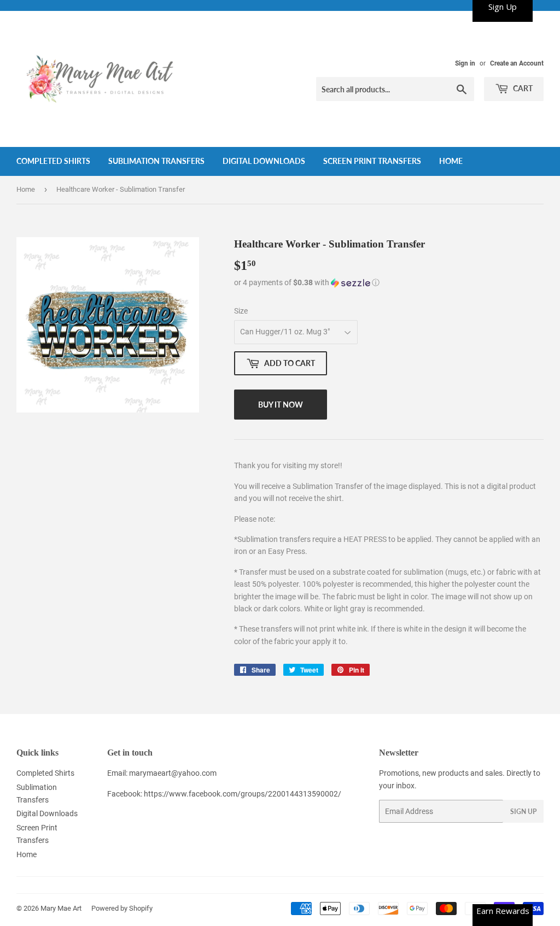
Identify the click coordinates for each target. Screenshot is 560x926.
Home (451, 161)
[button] (389, 283)
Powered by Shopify (122, 908)
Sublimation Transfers (156, 161)
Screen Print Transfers (372, 161)
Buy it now (280, 404)
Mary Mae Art (60, 908)
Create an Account (517, 63)
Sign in (465, 63)
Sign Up (523, 811)
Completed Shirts (53, 161)
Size (241, 310)
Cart (522, 88)
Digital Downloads (264, 161)
